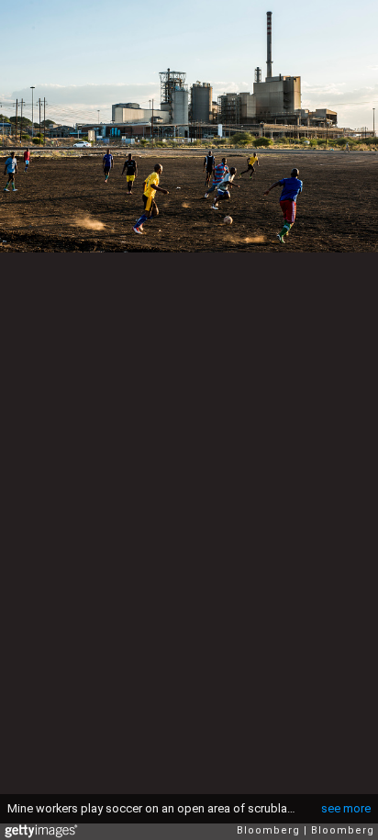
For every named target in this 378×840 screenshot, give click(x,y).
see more (346, 808)
